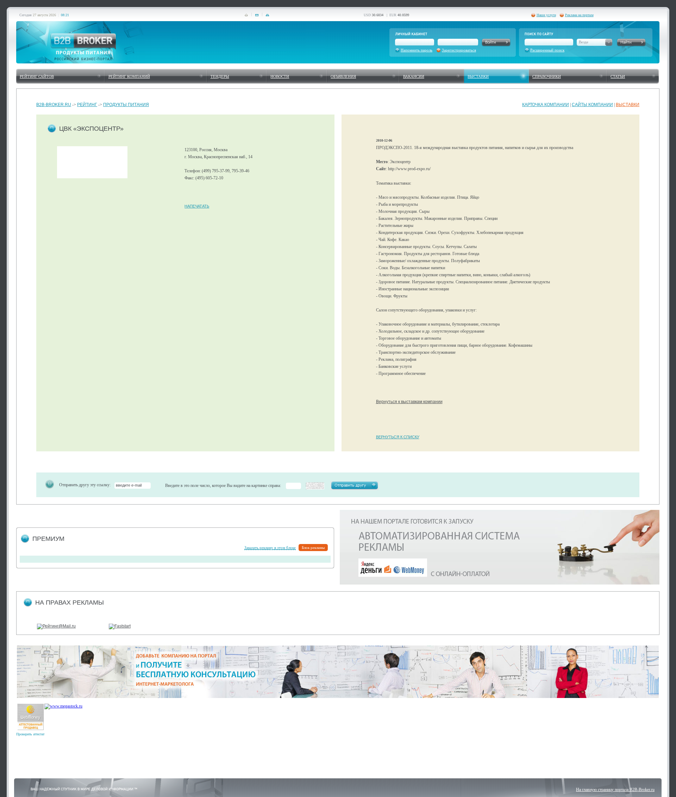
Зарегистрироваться (459, 50)
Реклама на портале (579, 15)
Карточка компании (545, 104)
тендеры (220, 76)
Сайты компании (592, 104)
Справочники (546, 76)
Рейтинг (87, 104)
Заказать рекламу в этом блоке (270, 547)
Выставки (478, 76)
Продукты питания (126, 104)
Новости (279, 76)
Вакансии (413, 76)
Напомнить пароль (416, 50)
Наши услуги (546, 15)
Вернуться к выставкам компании (409, 401)
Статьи (618, 76)
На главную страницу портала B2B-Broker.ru (615, 789)
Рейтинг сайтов (37, 76)
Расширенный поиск (547, 50)
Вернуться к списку (397, 437)
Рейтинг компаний (129, 76)
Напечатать (196, 206)
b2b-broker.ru (53, 104)
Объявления (343, 76)
